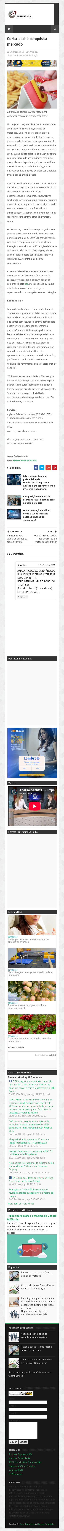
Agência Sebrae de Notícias (25, 460)
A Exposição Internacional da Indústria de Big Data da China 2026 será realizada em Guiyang (31, 1166)
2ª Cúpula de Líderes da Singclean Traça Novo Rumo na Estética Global (31, 1179)
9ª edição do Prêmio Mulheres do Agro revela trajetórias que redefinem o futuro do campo (31, 1193)
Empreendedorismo (17, 55)
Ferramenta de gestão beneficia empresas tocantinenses (30, 1374)
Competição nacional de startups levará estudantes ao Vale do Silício (39, 500)
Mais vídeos (28, 1203)
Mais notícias (15, 1203)
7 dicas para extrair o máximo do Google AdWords (32, 1217)
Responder (23, 596)
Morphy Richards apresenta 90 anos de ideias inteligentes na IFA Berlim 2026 (29, 1141)
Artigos (33, 51)
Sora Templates (27, 1524)
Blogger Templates (46, 1524)
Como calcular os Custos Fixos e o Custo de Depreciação (38, 1287)
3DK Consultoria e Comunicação (25, 1462)
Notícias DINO (16, 1470)
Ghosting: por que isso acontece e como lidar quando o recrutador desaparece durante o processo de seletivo (38, 1303)
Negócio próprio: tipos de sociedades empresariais (34, 1312)
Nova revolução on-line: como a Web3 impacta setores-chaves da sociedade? (36, 515)
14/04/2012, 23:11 (47, 564)
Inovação (33, 55)
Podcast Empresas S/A (20, 1454)
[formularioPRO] (21, 1395)
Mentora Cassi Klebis (19, 1458)
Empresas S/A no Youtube (22, 1466)
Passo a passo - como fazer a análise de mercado (36, 1274)
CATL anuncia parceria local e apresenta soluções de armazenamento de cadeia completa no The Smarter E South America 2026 (30, 1126)
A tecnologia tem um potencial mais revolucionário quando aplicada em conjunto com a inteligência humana (39, 482)
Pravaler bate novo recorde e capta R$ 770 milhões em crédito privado (30, 1152)
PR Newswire (15, 1474)
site (26, 284)
